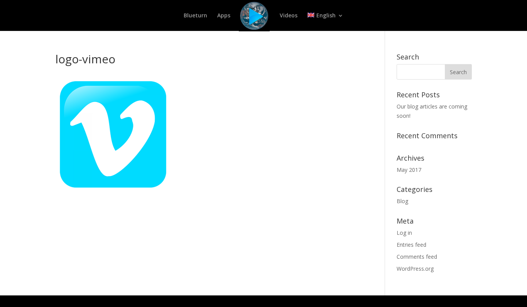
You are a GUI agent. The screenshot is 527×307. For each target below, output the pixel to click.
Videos (288, 16)
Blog (402, 201)
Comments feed (417, 256)
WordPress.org (415, 268)
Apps (223, 16)
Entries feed (411, 244)
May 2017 (409, 169)
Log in (404, 232)
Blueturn (195, 16)
